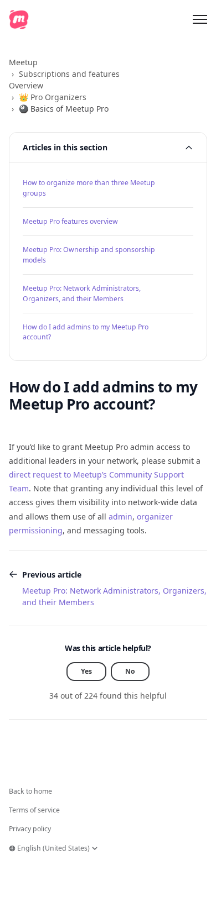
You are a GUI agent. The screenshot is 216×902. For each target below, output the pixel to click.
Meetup (23, 62)
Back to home (30, 791)
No (130, 671)
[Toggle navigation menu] (200, 19)
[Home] (19, 19)
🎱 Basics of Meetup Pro (64, 108)
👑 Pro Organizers (52, 97)
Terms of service (34, 810)
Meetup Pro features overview (70, 221)
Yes (86, 671)
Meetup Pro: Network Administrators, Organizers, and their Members (82, 293)
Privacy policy (30, 828)
